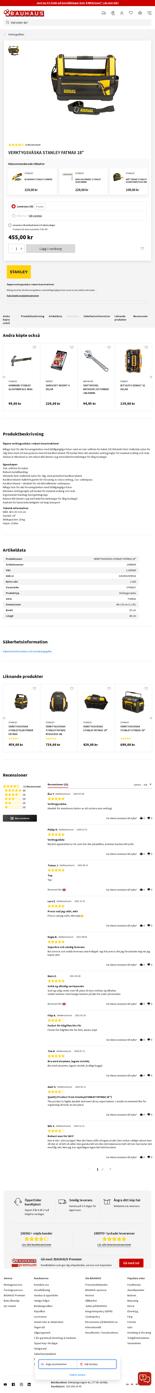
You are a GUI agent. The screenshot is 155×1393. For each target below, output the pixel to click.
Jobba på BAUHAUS (96, 1306)
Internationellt (93, 1327)
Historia (89, 1295)
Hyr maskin (10, 1306)
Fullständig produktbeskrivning (23, 295)
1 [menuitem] (98, 1169)
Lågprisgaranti (42, 1332)
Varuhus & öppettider (46, 1295)
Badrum (131, 1295)
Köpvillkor (39, 1311)
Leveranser (40, 1316)
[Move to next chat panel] (144, 1378)
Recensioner (140, 316)
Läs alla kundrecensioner (36, 1244)
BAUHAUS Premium (14, 1295)
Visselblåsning (42, 1290)
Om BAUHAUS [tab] (93, 1278)
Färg (130, 1316)
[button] (20, 818)
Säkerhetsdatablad (45, 1354)
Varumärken (134, 1343)
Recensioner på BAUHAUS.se (101, 1322)
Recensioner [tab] (15, 775)
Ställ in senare (77, 1374)
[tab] (58, 785)
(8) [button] (24, 790)
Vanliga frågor (42, 1300)
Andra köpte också (6, 319)
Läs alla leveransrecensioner (114, 1244)
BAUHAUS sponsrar (96, 1290)
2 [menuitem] (102, 1169)
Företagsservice (13, 1290)
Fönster (131, 1322)
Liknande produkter (120, 317)
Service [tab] (8, 1278)
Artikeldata (55, 316)
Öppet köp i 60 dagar (46, 1343)
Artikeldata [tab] (14, 550)
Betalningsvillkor (43, 1306)
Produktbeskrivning (32, 316)
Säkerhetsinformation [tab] (25, 642)
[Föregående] (4, 377)
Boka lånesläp (11, 1300)
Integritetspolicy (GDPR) (98, 1311)
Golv (130, 1327)
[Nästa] (150, 377)
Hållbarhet (91, 1300)
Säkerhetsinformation (97, 316)
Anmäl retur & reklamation (48, 1322)
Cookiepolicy (92, 1316)
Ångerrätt (39, 1327)
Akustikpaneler (135, 1290)
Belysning (132, 1300)
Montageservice (13, 1284)
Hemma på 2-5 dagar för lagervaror (82, 1208)
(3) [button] (24, 794)
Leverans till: (25, 206)
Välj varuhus (35, 215)
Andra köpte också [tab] (21, 335)
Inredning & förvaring (139, 1332)
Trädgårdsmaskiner (138, 1338)
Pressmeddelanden (96, 1284)
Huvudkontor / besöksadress (101, 1332)
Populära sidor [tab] (136, 1278)
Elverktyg (132, 1311)
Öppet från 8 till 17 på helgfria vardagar (37, 1212)
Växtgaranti (40, 1348)
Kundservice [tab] (41, 1278)
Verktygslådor (16, 34)
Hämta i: (22, 216)
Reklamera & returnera (127, 1206)
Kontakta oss (41, 1284)
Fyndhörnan (134, 1284)
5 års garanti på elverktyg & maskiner (55, 1338)
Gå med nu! (131, 1263)
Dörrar (131, 1306)
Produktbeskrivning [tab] (23, 434)
